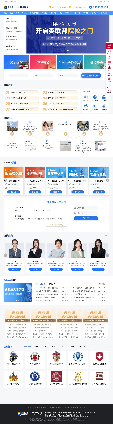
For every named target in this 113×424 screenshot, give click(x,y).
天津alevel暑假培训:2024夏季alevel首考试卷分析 (95, 331)
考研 (60, 13)
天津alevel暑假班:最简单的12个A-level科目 (69, 324)
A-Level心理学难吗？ (79, 300)
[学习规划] (43, 62)
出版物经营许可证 (79, 420)
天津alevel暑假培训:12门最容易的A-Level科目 (69, 331)
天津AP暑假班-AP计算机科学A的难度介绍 (69, 337)
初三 (31, 211)
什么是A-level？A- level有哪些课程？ (47, 294)
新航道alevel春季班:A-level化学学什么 (95, 337)
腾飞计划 (44, 13)
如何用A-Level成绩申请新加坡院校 (83, 297)
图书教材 (52, 407)
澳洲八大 (30, 219)
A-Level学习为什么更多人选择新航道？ (48, 288)
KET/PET (68, 13)
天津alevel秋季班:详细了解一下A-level (17, 334)
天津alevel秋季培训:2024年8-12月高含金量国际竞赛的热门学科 (43, 337)
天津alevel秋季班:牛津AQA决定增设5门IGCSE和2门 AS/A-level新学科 (43, 324)
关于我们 (104, 13)
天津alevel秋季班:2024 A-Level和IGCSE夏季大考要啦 (43, 331)
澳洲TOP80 (52, 219)
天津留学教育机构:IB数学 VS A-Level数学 (43, 328)
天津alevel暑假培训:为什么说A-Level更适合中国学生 (69, 328)
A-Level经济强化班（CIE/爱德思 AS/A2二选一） (35, 181)
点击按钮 (86, 218)
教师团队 (45, 407)
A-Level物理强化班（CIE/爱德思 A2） (99, 181)
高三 (50, 211)
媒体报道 (82, 407)
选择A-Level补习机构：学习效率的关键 (95, 334)
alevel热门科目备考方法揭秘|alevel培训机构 (84, 291)
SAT (17, 13)
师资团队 (95, 13)
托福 (11, 13)
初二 (24, 211)
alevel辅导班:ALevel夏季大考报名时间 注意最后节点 (84, 288)
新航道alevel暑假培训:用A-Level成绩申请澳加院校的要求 (69, 334)
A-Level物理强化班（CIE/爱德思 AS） (78, 181)
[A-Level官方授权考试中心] (70, 62)
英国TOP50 (40, 219)
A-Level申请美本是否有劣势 (44, 300)
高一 (37, 211)
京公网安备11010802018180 (68, 420)
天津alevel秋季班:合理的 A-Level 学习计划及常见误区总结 (17, 337)
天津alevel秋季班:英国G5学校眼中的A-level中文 (17, 328)
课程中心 (77, 13)
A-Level (24, 13)
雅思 (5, 13)
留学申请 (53, 13)
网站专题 (60, 407)
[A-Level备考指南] (96, 62)
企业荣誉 (67, 407)
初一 (17, 211)
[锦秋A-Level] (67, 34)
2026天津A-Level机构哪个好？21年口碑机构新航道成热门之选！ (17, 324)
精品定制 (86, 13)
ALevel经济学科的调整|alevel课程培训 (48, 291)
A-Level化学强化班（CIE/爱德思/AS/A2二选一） (56, 181)
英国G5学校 (20, 219)
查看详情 (13, 192)
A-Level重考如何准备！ (80, 294)
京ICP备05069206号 (56, 420)
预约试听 (14, 269)
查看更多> (106, 236)
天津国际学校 (34, 13)
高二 (44, 211)
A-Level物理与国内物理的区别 (45, 297)
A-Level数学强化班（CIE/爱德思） (13, 181)
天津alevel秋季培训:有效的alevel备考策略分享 (17, 331)
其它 (60, 219)
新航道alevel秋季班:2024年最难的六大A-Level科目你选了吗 (43, 334)
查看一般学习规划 (56, 225)
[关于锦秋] (16, 62)
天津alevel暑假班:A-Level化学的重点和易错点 (95, 328)
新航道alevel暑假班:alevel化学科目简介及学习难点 (95, 324)
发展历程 (75, 407)
